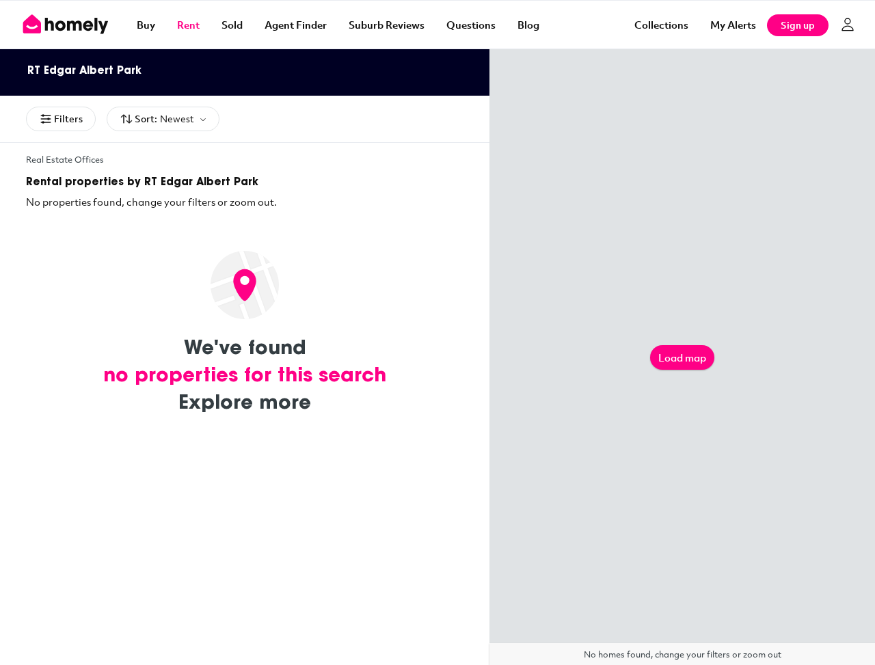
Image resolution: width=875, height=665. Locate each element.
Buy (146, 24)
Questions (471, 24)
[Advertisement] (244, 562)
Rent (188, 24)
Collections (661, 24)
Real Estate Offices (65, 159)
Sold (232, 24)
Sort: (164, 118)
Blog (528, 24)
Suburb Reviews (387, 24)
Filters (68, 118)
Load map (682, 357)
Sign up (798, 24)
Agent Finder (296, 24)
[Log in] (848, 25)
